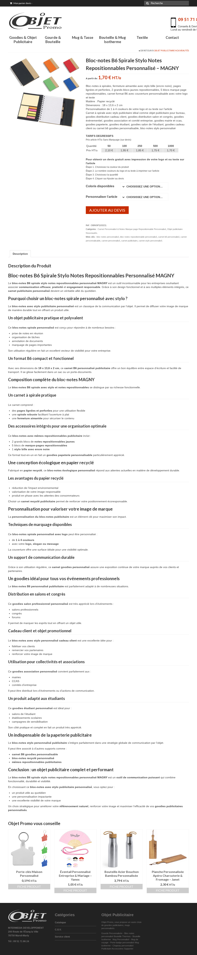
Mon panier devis (22, 3)
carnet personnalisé (111, 241)
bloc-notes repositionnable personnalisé (138, 237)
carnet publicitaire (129, 241)
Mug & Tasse (82, 37)
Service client (62, 936)
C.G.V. (58, 929)
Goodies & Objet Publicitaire (23, 39)
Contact (172, 37)
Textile (142, 37)
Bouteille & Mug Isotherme (112, 39)
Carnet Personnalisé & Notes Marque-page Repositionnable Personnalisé (132, 229)
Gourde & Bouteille (53, 39)
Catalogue (60, 922)
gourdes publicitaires (114, 925)
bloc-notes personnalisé (108, 237)
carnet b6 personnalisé (168, 237)
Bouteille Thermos (122, 936)
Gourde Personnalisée (111, 933)
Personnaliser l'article (101, 196)
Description (20, 253)
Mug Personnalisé (121, 939)
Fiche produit (29, 886)
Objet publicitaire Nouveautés (171, 50)
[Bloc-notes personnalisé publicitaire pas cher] (44, 92)
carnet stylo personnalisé (150, 241)
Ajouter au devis (107, 210)
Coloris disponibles (100, 186)
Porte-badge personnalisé (122, 942)
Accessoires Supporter (122, 949)
